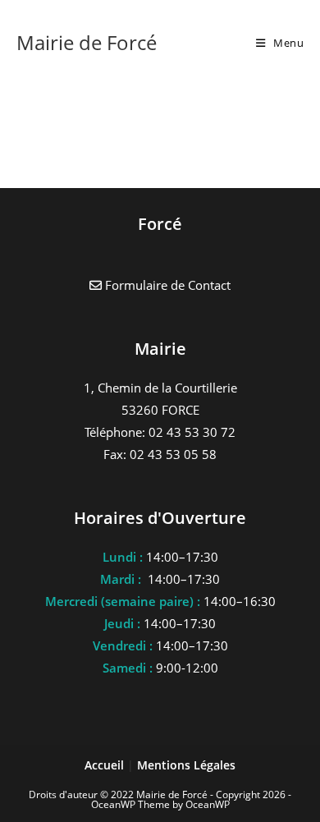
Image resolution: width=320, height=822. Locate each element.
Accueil (106, 765)
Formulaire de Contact (166, 285)
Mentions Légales (186, 765)
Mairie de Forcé (86, 42)
